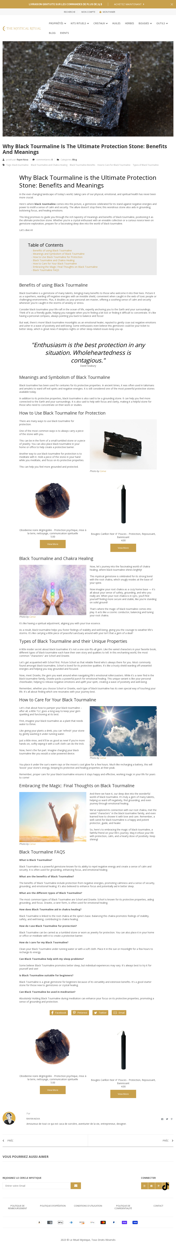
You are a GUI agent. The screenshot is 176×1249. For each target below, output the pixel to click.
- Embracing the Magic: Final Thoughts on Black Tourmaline (64, 266)
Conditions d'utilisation (88, 1205)
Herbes (129, 23)
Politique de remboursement (17, 1207)
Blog (52, 33)
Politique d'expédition (53, 1205)
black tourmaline (20, 164)
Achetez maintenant (128, 4)
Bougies (144, 23)
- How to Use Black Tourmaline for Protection (56, 257)
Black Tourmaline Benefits (82, 164)
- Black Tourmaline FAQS (45, 270)
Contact (158, 1205)
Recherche (69, 11)
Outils (161, 23)
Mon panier (109, 11)
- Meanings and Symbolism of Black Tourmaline (58, 253)
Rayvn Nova (22, 159)
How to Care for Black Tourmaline (113, 164)
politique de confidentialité (123, 1207)
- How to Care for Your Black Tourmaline (54, 263)
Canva (103, 471)
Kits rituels (79, 23)
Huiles (116, 23)
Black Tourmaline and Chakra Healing (49, 164)
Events (64, 33)
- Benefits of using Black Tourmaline (51, 250)
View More (52, 544)
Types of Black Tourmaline (146, 164)
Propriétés (56, 23)
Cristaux (100, 23)
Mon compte (88, 11)
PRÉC (10, 1140)
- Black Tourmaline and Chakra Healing (52, 260)
